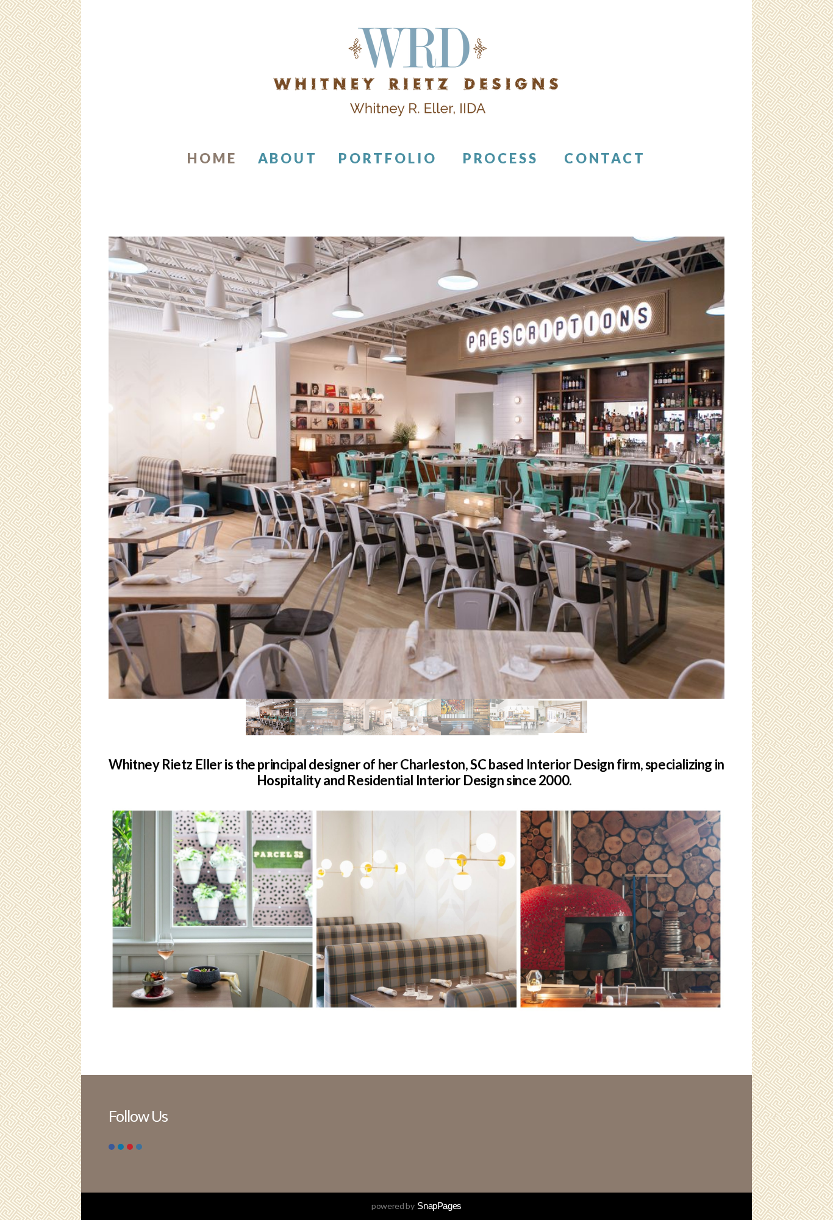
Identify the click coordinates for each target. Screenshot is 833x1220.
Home (212, 158)
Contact (605, 158)
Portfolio (390, 158)
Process (503, 158)
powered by (416, 1205)
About (288, 158)
